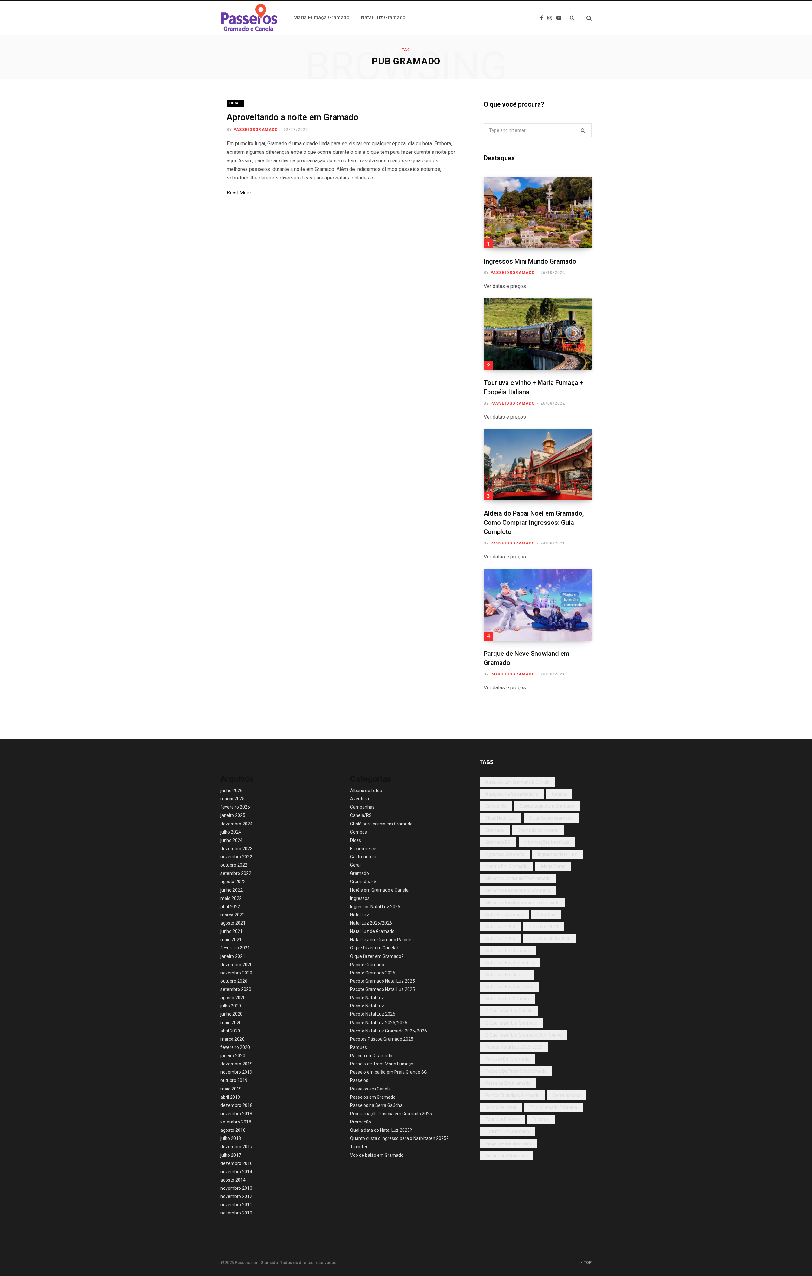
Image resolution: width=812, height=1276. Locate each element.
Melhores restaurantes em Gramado (522, 902)
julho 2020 (230, 1005)
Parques (358, 1047)
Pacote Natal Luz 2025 (372, 1014)
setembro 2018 (235, 1121)
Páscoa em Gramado (371, 1055)
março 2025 (232, 798)
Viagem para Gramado (508, 1143)
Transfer (359, 1146)
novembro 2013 (236, 1188)
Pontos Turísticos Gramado (512, 1095)
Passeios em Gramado (373, 1097)
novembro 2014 (236, 1171)
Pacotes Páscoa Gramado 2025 (381, 1039)
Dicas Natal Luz (500, 818)
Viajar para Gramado (506, 1155)
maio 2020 (231, 1022)
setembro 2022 (235, 873)
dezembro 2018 (236, 1105)
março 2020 (232, 1039)
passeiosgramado (255, 129)
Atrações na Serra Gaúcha (511, 794)
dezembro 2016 (236, 1163)
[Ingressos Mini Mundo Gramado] (538, 212)
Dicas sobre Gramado (551, 818)
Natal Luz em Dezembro (509, 962)
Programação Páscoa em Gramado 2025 (391, 1113)
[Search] (586, 18)
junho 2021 (231, 931)
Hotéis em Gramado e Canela (379, 890)
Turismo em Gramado (507, 1131)
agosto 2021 (233, 923)
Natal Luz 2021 (544, 926)
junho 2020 (231, 1014)
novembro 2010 (236, 1212)
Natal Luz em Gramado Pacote (380, 939)
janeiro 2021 (232, 956)
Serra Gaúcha (566, 1095)
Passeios (359, 1080)
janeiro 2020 (232, 1055)
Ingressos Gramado (504, 854)
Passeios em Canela (370, 1088)
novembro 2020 (236, 972)
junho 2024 (231, 840)
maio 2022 (231, 898)
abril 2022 (230, 906)
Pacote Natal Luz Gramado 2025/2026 (388, 1030)
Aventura (359, 798)
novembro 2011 (236, 1204)
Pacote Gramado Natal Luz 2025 (382, 981)
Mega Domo (553, 866)
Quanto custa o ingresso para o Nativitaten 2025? (399, 1138)
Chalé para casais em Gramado (381, 823)
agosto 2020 (233, 997)
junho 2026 (231, 790)
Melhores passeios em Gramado (517, 890)
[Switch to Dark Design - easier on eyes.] (572, 17)
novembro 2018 (236, 1113)
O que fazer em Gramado (511, 1022)
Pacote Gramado (367, 964)
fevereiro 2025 (235, 807)
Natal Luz (359, 914)
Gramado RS (498, 842)
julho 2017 (230, 1155)
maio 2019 (231, 1088)
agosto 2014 (233, 1179)
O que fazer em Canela (509, 1010)
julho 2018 (230, 1138)
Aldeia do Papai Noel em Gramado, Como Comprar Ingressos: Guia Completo (534, 523)
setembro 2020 (235, 989)
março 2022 (232, 914)
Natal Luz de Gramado (372, 931)
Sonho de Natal (500, 1107)
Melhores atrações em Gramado (518, 878)
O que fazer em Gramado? (376, 956)
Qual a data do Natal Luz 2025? (381, 1130)
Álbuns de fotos (366, 790)
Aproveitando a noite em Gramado (292, 117)
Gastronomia (363, 856)
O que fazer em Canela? (374, 947)
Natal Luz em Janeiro (506, 974)
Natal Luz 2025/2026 (371, 923)
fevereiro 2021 (235, 947)
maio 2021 (231, 939)
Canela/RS (361, 815)
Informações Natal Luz (547, 842)
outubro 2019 (233, 1080)
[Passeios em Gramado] (249, 17)
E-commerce (363, 848)
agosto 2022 (233, 881)
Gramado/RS (363, 881)
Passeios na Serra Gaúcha (376, 1105)
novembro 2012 (236, 1196)
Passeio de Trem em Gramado (516, 1071)
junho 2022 (231, 890)
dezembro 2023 (236, 848)
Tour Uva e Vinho (502, 1119)
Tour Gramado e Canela (553, 1107)
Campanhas (362, 807)
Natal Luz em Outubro (507, 998)
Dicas (235, 103)
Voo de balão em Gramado (376, 1155)
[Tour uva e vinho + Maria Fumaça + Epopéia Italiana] (538, 334)
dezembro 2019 (236, 1063)
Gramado (359, 873)
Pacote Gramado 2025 (372, 972)
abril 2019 (230, 1097)
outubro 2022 (233, 865)
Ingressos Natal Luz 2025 (375, 906)
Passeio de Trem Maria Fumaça (381, 1063)
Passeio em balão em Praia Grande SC (388, 1072)
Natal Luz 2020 (500, 926)
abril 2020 (230, 1030)
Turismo (541, 1119)
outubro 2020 (233, 981)
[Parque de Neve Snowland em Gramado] (538, 604)
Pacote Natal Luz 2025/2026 (378, 1022)
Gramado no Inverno (538, 830)
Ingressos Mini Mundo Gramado (530, 261)
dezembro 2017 (236, 1146)
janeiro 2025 (232, 815)
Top (587, 1262)
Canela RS (495, 806)
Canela (559, 794)
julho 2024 (230, 832)
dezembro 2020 (236, 964)
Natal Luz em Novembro (509, 986)
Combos (358, 832)
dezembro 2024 (236, 823)
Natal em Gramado (504, 914)
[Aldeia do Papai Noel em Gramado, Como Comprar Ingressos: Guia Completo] (538, 464)
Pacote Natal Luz (367, 997)
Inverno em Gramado (506, 866)
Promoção (360, 1121)
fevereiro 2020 (235, 1047)
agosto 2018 (233, 1130)
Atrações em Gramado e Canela (517, 781)
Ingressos (360, 898)
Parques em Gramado (507, 1059)
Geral (355, 865)
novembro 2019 (236, 1072)
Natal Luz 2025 (500, 938)
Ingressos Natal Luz (557, 854)
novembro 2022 (236, 856)
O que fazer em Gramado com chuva (523, 1035)
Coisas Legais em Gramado (547, 806)
